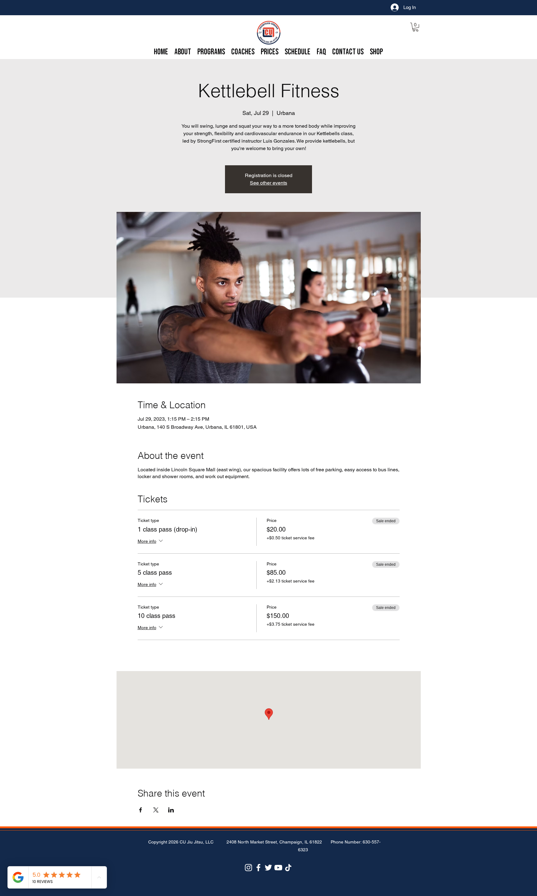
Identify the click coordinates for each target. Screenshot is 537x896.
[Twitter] (268, 867)
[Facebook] (258, 867)
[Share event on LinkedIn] (171, 809)
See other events (268, 183)
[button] (415, 27)
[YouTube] (278, 867)
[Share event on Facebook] (141, 809)
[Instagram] (248, 867)
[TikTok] (288, 867)
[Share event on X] (156, 809)
